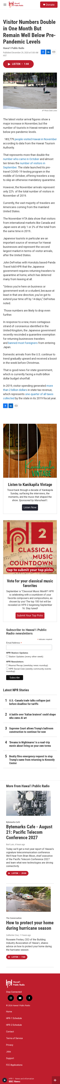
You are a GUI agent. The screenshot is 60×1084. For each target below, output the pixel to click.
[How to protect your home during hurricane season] (28, 899)
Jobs (8, 1052)
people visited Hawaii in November (36, 139)
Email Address (14, 642)
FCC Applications (14, 1065)
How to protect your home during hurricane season (30, 925)
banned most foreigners (23, 343)
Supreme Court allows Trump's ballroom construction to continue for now (31, 730)
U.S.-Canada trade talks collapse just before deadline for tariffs (29, 702)
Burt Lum (10, 844)
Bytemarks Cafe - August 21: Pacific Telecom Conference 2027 (29, 832)
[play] (5, 1080)
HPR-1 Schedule (14, 1018)
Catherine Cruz (12, 935)
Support (10, 1058)
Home (9, 1012)
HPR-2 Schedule (14, 1025)
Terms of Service (14, 1038)
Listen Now (30, 507)
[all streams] (56, 1080)
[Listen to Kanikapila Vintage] (30, 451)
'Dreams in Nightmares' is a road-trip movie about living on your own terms (30, 744)
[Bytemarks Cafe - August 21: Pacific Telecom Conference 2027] (28, 803)
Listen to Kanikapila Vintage (30, 484)
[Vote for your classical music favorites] (30, 547)
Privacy (9, 1045)
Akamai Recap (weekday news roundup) (28, 665)
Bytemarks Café (13, 822)
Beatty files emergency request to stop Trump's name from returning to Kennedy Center (32, 760)
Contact (10, 1032)
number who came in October (21, 159)
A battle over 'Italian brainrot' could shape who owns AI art (32, 716)
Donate (50, 4)
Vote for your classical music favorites (30, 583)
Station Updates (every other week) (25, 656)
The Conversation (14, 918)
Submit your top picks (30, 615)
